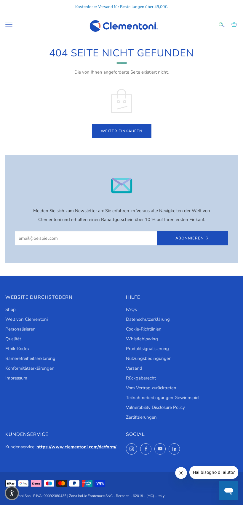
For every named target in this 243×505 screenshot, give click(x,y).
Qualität (13, 339)
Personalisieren (20, 329)
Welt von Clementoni (26, 319)
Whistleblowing (142, 339)
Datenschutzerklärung (148, 319)
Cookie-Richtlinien (144, 329)
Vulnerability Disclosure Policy (155, 407)
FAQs (131, 309)
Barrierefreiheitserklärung (30, 358)
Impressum (16, 378)
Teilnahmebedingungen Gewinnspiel (162, 398)
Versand (134, 368)
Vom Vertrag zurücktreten (151, 388)
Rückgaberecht (141, 378)
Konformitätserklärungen (30, 368)
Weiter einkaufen (122, 131)
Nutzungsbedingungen (149, 358)
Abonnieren (189, 238)
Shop (10, 309)
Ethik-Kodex (17, 349)
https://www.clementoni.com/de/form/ (76, 447)
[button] (12, 493)
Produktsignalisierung (147, 349)
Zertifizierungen (141, 417)
